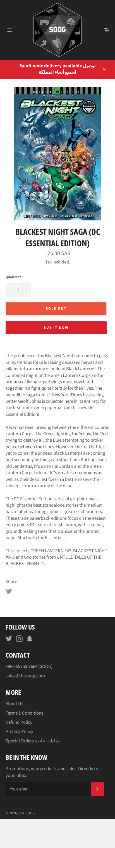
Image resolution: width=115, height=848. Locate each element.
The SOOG (27, 813)
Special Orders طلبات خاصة (32, 741)
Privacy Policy (19, 731)
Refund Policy (19, 722)
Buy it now (56, 327)
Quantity (13, 277)
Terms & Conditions (24, 713)
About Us (14, 703)
